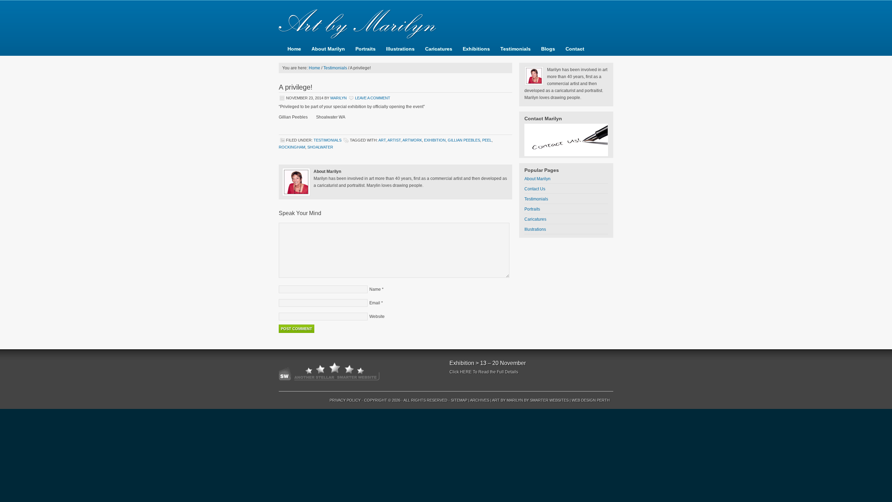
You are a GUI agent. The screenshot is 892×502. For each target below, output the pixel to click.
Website (377, 316)
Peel (487, 140)
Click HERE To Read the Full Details (483, 372)
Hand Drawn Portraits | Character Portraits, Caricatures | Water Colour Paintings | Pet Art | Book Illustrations (446, 21)
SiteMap (459, 400)
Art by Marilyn (507, 400)
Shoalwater (320, 147)
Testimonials (515, 49)
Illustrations (400, 49)
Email (374, 303)
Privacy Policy (345, 400)
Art (382, 140)
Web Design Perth (591, 400)
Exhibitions (476, 49)
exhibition (435, 140)
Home (294, 49)
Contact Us (534, 189)
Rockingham (292, 147)
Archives (479, 400)
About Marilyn (328, 49)
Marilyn (338, 98)
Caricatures (438, 49)
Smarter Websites (549, 400)
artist (394, 140)
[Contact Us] (566, 140)
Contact (575, 49)
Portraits (365, 49)
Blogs (548, 49)
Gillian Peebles (464, 140)
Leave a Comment (372, 98)
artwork (412, 140)
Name (375, 289)
